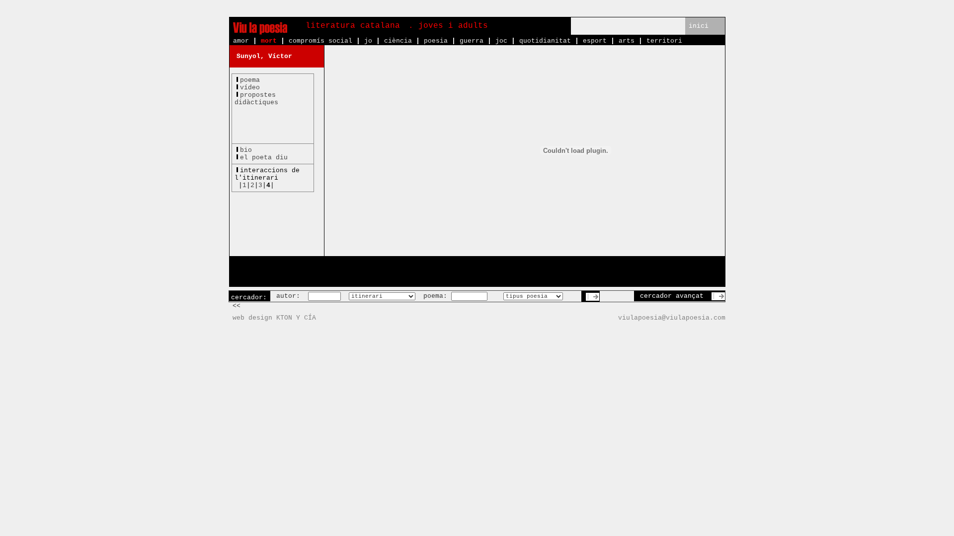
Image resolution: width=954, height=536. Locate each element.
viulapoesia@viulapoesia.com (671, 318)
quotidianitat (545, 41)
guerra (471, 41)
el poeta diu (264, 157)
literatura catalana (353, 25)
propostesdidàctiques (256, 98)
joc (501, 41)
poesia (436, 41)
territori (664, 41)
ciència (398, 41)
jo (368, 41)
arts (627, 41)
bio (246, 150)
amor (241, 41)
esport (595, 41)
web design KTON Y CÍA (274, 318)
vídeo (250, 87)
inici (699, 26)
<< (236, 306)
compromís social (320, 41)
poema (250, 80)
